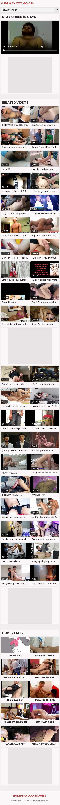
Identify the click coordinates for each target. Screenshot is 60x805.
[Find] (56, 10)
